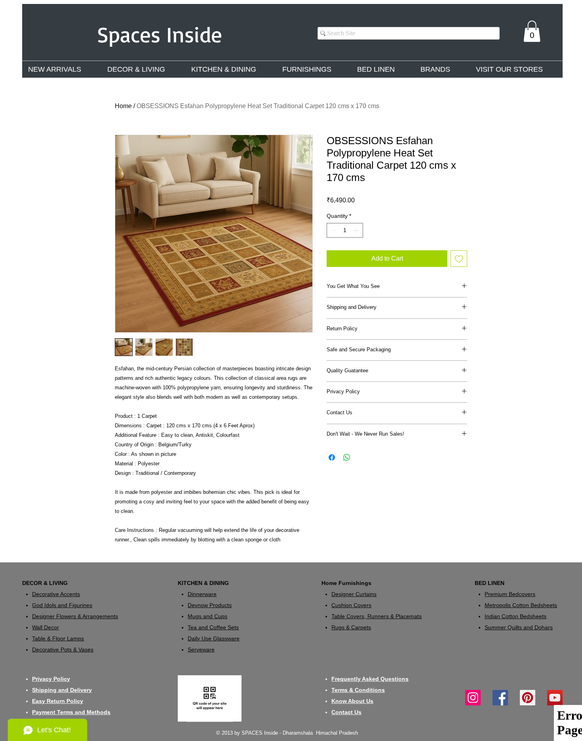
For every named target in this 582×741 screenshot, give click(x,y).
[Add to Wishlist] (459, 258)
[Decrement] (333, 230)
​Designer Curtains (354, 594)
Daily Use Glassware (214, 638)
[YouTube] (555, 697)
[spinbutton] (345, 230)
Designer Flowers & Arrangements (75, 616)
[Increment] (357, 230)
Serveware (201, 649)
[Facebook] (500, 697)
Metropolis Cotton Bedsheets (521, 605)
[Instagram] (473, 697)
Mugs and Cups (207, 616)
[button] (532, 31)
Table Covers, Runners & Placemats (376, 616)
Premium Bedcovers (510, 594)
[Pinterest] (527, 697)
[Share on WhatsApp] (347, 457)
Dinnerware (202, 594)
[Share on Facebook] (332, 457)
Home (123, 106)
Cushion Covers (351, 605)
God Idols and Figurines (62, 605)
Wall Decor (45, 627)
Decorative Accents (56, 594)
